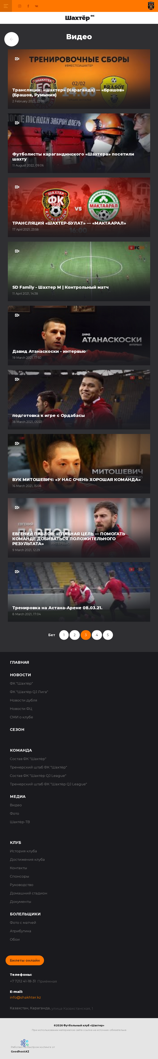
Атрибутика (20, 931)
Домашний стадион (28, 893)
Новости (20, 675)
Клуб (15, 842)
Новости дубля (23, 700)
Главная (19, 662)
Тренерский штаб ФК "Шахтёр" (38, 767)
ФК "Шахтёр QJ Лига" (29, 692)
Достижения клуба (27, 859)
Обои (15, 939)
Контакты (18, 868)
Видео (16, 805)
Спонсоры (19, 876)
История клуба (23, 851)
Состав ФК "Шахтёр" (28, 759)
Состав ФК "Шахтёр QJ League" (38, 776)
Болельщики (25, 914)
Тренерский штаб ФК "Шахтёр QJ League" (48, 784)
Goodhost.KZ (20, 1051)
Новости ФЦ (21, 709)
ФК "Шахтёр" (21, 683)
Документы (20, 902)
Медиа (18, 796)
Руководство (21, 885)
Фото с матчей (23, 923)
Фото (14, 813)
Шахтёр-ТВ (20, 822)
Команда (21, 750)
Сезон (17, 729)
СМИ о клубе (21, 717)
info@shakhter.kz (25, 997)
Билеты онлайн (25, 960)
